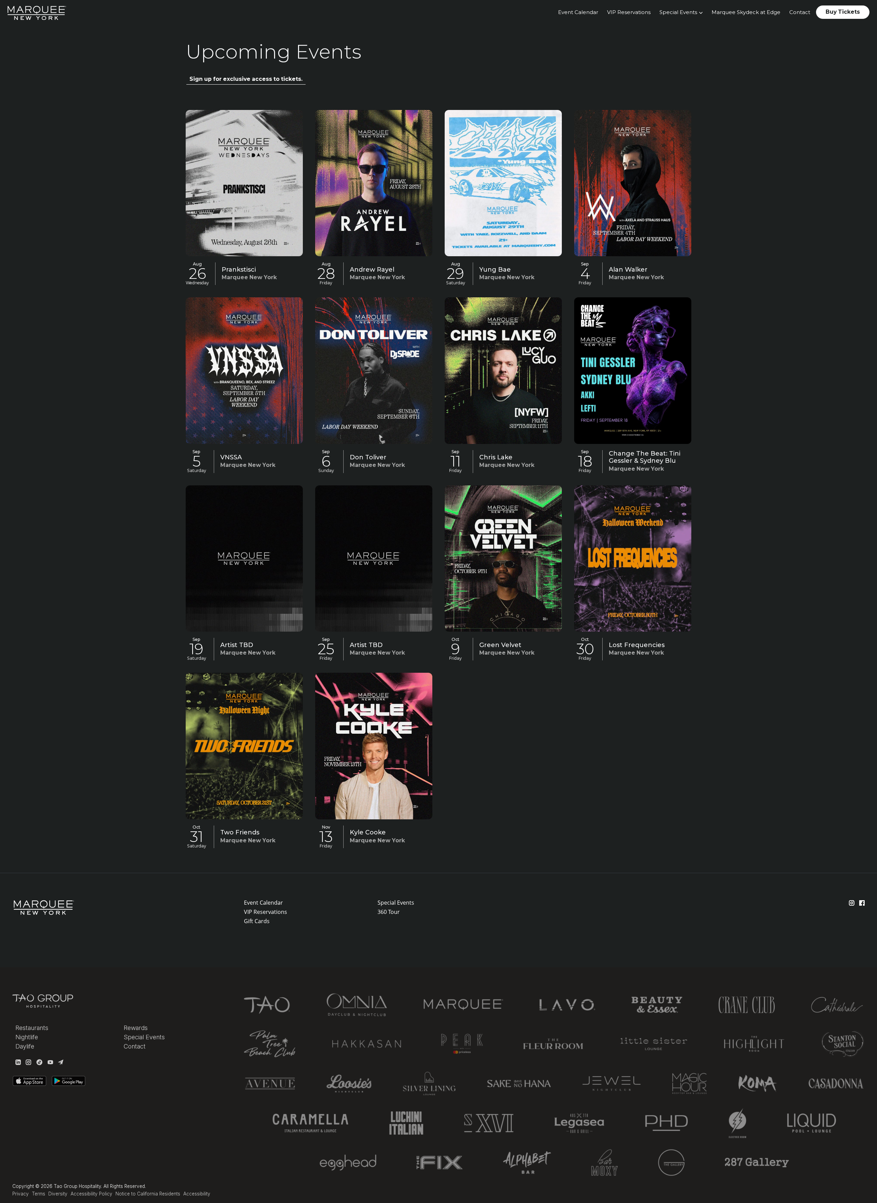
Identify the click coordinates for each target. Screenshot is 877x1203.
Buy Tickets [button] (843, 12)
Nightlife (26, 1037)
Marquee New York (249, 277)
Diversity (57, 1193)
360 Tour (389, 912)
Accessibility (196, 1193)
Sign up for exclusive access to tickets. (245, 79)
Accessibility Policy (91, 1193)
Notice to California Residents (147, 1193)
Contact (799, 12)
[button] (681, 12)
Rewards (136, 1027)
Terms (38, 1193)
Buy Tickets (244, 180)
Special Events (396, 902)
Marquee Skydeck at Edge (746, 12)
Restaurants (31, 1027)
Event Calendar (578, 12)
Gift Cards (257, 921)
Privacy (20, 1193)
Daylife (24, 1046)
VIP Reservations (629, 12)
